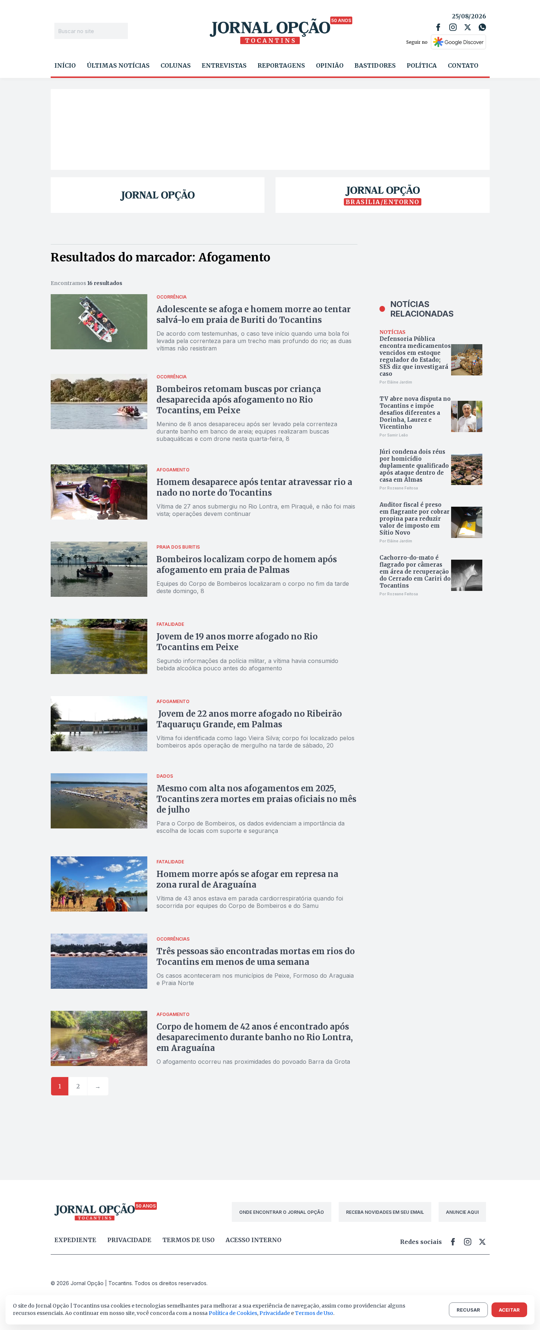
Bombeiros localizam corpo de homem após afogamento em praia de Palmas (246, 564)
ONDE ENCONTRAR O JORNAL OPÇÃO (281, 1212)
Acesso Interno (253, 1240)
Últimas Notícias (118, 65)
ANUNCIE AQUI (462, 1212)
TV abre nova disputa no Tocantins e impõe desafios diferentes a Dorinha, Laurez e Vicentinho (415, 412)
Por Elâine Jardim (395, 382)
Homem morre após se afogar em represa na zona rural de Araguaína (247, 879)
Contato (463, 65)
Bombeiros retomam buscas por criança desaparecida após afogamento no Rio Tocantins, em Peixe (238, 400)
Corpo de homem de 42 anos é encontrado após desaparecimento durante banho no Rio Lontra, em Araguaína (254, 1037)
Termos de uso (188, 1240)
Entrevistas (224, 65)
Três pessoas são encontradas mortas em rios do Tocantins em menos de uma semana (255, 956)
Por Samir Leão (393, 435)
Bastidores (375, 65)
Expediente (75, 1240)
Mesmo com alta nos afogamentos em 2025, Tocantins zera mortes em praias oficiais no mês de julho (256, 799)
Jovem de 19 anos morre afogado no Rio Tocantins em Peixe (237, 641)
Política (422, 65)
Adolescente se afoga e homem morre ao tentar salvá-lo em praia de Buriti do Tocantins (253, 314)
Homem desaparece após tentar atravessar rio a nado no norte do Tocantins (254, 487)
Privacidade (129, 1240)
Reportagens (281, 65)
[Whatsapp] (482, 27)
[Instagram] (453, 27)
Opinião (329, 65)
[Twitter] (467, 27)
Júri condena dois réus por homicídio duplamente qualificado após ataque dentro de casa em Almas (414, 465)
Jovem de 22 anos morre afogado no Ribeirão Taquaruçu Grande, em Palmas (249, 719)
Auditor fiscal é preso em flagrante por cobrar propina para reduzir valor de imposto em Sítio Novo (414, 518)
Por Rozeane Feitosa (398, 488)
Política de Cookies (233, 1313)
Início (65, 65)
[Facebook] (438, 27)
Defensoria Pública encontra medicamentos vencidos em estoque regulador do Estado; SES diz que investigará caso (415, 356)
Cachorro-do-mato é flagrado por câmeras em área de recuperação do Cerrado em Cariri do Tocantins (415, 571)
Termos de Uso (314, 1313)
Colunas (176, 65)
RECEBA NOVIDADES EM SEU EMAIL (385, 1212)
